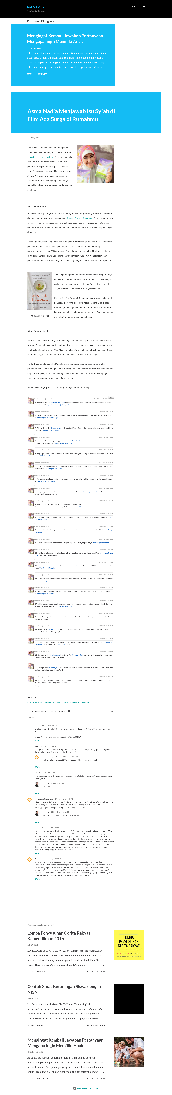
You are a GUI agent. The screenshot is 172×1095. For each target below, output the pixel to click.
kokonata (45, 783)
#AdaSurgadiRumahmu (56, 402)
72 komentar (43, 972)
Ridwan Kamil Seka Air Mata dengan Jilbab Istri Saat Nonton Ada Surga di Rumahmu (58, 702)
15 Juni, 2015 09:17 (49, 726)
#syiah (57, 418)
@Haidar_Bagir (53, 405)
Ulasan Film (60, 712)
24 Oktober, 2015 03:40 (64, 799)
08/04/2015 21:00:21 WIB (106, 475)
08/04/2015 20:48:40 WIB (101, 399)
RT (40, 685)
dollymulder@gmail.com (51, 757)
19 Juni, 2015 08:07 (49, 746)
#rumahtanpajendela (86, 441)
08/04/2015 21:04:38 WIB (106, 501)
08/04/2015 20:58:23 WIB (106, 450)
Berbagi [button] (30, 74)
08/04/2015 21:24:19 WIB (106, 664)
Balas (37, 740)
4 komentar (41, 74)
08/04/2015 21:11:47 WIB (106, 562)
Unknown (38, 859)
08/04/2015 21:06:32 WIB (106, 513)
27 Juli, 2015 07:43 (49, 773)
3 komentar (42, 1025)
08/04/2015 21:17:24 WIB (106, 613)
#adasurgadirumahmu (91, 492)
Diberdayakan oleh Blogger (87, 1088)
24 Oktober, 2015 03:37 (71, 757)
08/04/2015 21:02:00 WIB (106, 488)
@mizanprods (64, 405)
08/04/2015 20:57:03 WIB (106, 437)
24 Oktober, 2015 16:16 (60, 812)
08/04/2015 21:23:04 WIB (106, 651)
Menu (111, 397)
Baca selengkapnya (96, 972)
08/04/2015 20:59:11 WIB (106, 462)
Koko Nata (35, 6)
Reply (37, 685)
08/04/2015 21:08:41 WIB (106, 539)
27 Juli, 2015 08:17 (58, 783)
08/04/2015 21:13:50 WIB (106, 587)
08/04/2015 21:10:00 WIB (106, 549)
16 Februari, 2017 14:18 (52, 859)
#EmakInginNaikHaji (71, 441)
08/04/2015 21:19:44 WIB (106, 626)
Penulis (50, 712)
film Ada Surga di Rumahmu (40, 156)
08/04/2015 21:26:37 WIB (106, 677)
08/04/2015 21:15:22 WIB (106, 600)
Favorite (44, 685)
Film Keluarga (39, 712)
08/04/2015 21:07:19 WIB (106, 526)
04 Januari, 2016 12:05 (50, 828)
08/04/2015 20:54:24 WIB (106, 424)
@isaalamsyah (62, 644)
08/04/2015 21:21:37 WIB (106, 638)
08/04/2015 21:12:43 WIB (106, 575)
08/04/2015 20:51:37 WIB (106, 411)
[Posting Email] (68, 712)
